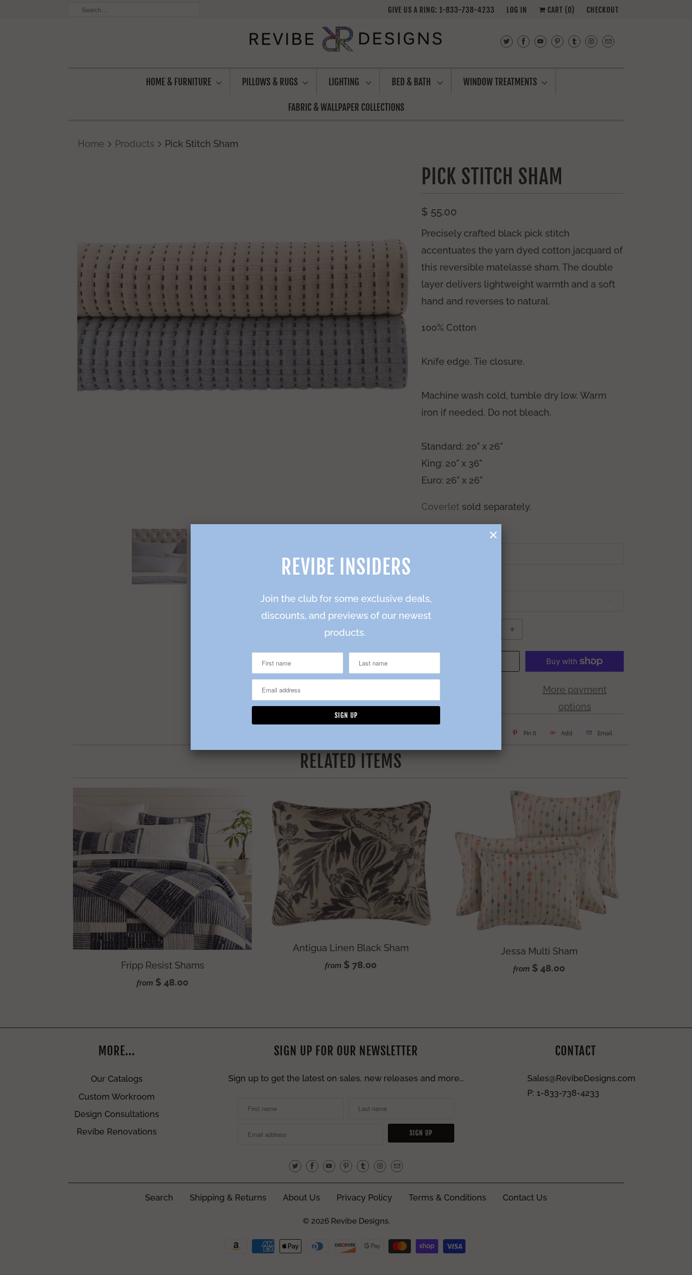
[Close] (493, 534)
